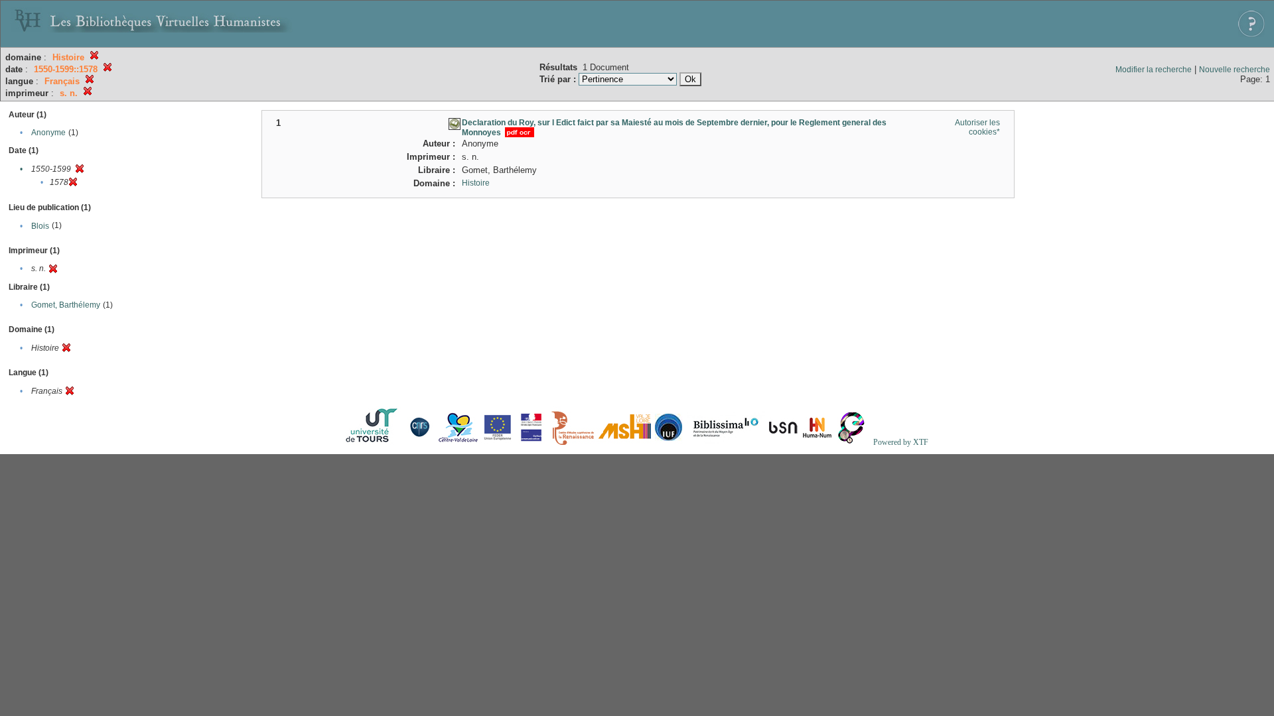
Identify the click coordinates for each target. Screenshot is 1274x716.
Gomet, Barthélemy (65, 305)
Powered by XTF (900, 442)
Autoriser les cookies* (977, 127)
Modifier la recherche (1153, 69)
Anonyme (48, 132)
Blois (40, 226)
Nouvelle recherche (1234, 69)
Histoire (476, 183)
